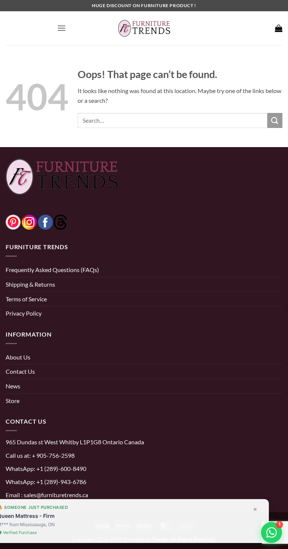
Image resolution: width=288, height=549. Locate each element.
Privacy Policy (24, 313)
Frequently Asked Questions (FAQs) (52, 269)
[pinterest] (13, 221)
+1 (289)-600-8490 (60, 468)
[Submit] (274, 120)
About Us (18, 357)
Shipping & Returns (30, 284)
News (13, 386)
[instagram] (29, 221)
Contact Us (20, 371)
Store (13, 400)
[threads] (53, 221)
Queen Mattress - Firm (40, 516)
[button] (61, 28)
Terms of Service (26, 298)
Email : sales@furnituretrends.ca (47, 494)
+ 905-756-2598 (53, 455)
